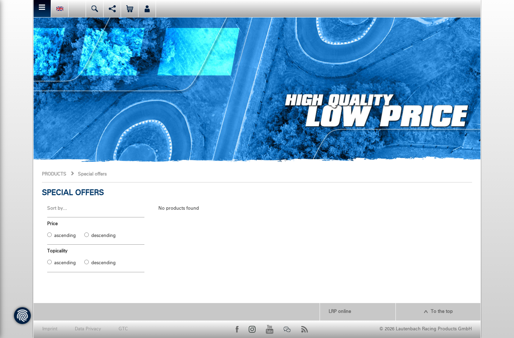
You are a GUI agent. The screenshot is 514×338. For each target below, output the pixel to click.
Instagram (252, 329)
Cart (129, 8)
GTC (123, 329)
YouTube (269, 329)
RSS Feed (304, 329)
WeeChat (287, 329)
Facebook (237, 329)
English (59, 8)
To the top (442, 311)
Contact (77, 8)
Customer (147, 8)
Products (54, 174)
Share (112, 8)
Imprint (49, 329)
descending (103, 235)
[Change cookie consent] (22, 315)
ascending (65, 235)
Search (94, 8)
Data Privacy (88, 329)
